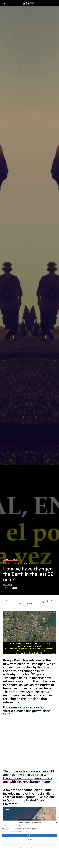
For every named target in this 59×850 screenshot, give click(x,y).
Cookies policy (23, 847)
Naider (14, 588)
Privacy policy (30, 847)
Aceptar (29, 835)
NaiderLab (10, 601)
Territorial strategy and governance (18, 563)
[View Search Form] (4, 3)
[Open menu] (54, 3)
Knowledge (20, 603)
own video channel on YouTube (29, 789)
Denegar (29, 839)
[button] (56, 822)
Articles (29, 603)
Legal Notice (36, 847)
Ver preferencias (29, 844)
